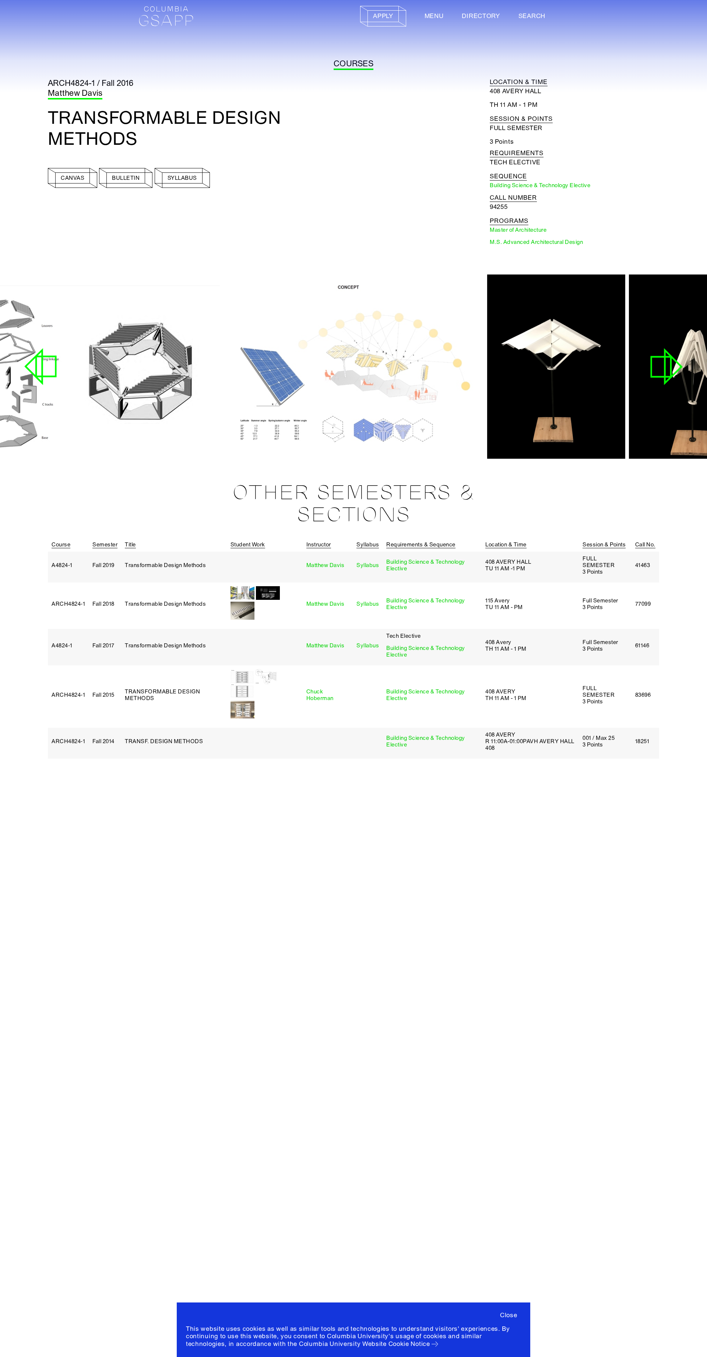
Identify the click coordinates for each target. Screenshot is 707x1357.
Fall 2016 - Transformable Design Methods (276, 433)
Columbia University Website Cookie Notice (364, 1344)
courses (353, 64)
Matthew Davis (75, 93)
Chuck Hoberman (320, 695)
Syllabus (367, 565)
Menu (434, 16)
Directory (481, 16)
